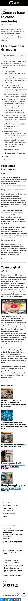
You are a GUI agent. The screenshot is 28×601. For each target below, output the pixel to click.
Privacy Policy (7, 528)
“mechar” (15, 316)
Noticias (3, 9)
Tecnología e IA (7, 503)
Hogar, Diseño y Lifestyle (10, 505)
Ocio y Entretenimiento (10, 510)
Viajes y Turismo (8, 508)
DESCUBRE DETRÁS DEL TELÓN (12, 575)
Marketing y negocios (9, 513)
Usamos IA (6, 538)
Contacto (5, 516)
